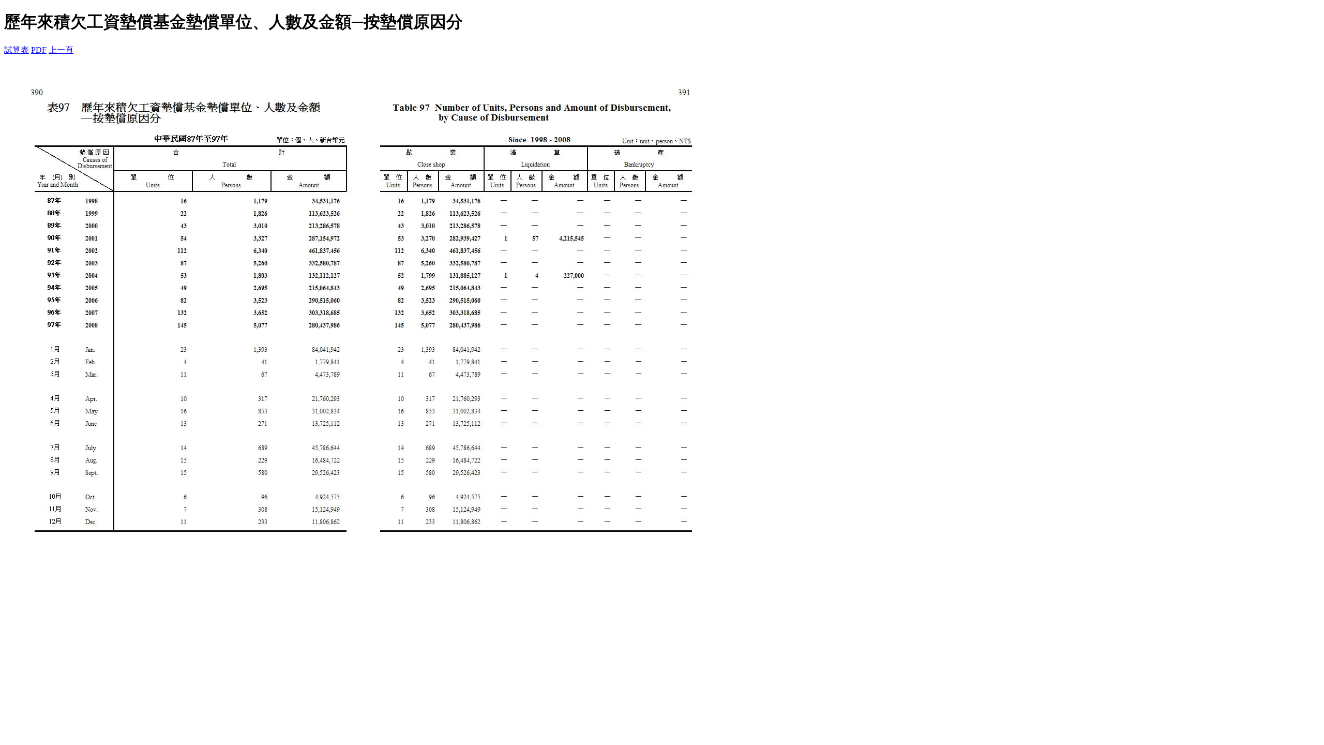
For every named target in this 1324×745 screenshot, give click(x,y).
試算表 (16, 50)
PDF (39, 50)
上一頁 (61, 50)
